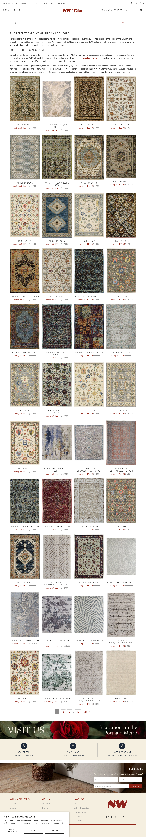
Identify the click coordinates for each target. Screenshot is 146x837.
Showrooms (14, 808)
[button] (5, 10)
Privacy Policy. (59, 823)
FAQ (75, 804)
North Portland (122, 752)
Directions (61, 3)
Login (135, 3)
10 (78, 712)
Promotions (78, 820)
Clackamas (5, 3)
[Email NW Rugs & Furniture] (107, 817)
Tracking (45, 808)
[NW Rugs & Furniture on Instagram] (115, 817)
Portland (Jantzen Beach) (44, 3)
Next (85, 712)
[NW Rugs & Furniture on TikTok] (123, 817)
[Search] (141, 10)
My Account (46, 804)
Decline (54, 830)
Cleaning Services (80, 812)
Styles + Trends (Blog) (81, 808)
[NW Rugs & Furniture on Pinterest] (119, 817)
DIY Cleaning (78, 816)
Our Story (13, 804)
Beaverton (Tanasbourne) (22, 3)
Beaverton (24, 752)
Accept (34, 830)
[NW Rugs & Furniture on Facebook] (111, 817)
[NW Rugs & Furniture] (73, 10)
